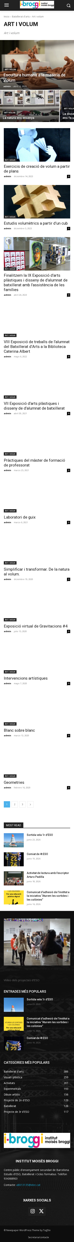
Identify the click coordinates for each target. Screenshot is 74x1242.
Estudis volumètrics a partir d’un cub (36, 223)
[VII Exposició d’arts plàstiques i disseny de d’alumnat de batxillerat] (37, 382)
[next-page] (30, 804)
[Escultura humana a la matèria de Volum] (37, 65)
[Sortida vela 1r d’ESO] (14, 840)
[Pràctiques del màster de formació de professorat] (37, 439)
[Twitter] (41, 1211)
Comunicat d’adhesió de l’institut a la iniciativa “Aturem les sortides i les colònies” (48, 896)
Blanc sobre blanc (19, 730)
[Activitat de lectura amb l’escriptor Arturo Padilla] (14, 878)
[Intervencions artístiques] (37, 656)
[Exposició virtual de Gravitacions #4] (37, 604)
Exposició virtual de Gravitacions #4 (36, 626)
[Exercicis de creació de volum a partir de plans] (37, 145)
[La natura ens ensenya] (29, 106)
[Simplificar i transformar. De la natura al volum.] (37, 548)
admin (7, 176)
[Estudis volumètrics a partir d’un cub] (37, 201)
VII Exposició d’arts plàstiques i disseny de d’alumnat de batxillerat (34, 406)
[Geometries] (37, 761)
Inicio (6, 16)
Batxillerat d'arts (21, 16)
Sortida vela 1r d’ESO (40, 834)
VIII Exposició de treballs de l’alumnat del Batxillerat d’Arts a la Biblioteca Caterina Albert (37, 347)
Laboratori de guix (19, 517)
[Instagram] (32, 1211)
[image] (37, 942)
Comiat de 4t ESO (37, 854)
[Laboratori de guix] (37, 495)
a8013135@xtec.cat (28, 1185)
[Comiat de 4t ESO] (14, 859)
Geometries (14, 782)
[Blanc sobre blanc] (37, 709)
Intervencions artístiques (26, 678)
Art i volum (10, 70)
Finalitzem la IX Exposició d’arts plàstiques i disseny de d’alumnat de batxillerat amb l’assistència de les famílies (36, 282)
